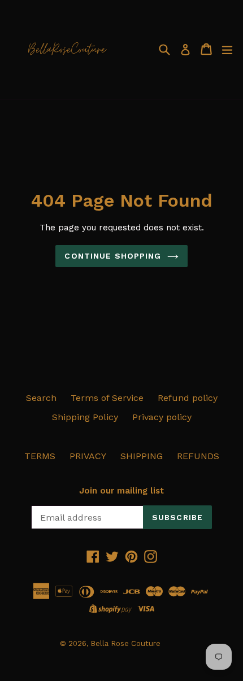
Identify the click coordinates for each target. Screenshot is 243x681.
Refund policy (188, 397)
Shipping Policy (85, 417)
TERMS (39, 456)
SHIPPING (141, 456)
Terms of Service (107, 397)
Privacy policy (162, 417)
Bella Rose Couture (125, 643)
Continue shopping (112, 255)
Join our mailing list (121, 491)
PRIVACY (88, 456)
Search (41, 397)
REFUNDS (198, 456)
